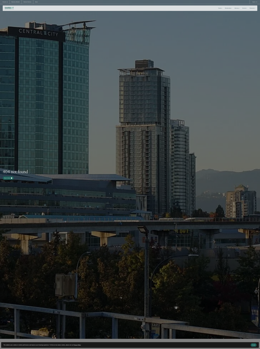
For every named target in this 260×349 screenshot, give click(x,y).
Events (219, 8)
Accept (253, 344)
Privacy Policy (77, 345)
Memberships (228, 8)
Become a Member (16, 1)
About (36, 1)
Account (4, 1)
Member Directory (27, 1)
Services (244, 8)
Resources (252, 8)
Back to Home (7, 178)
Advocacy (237, 8)
